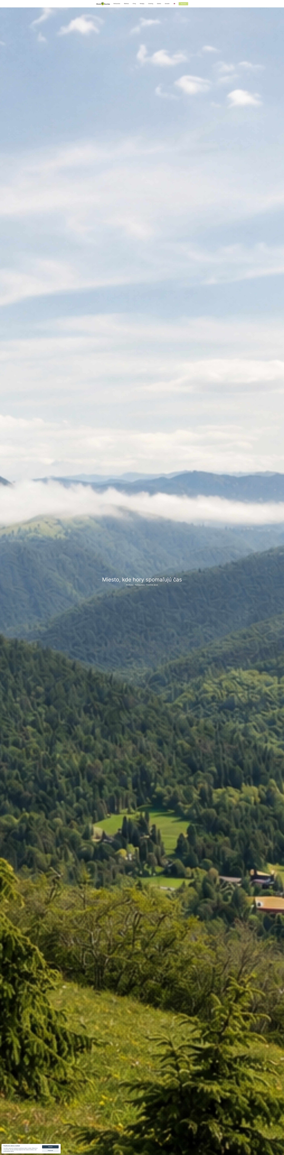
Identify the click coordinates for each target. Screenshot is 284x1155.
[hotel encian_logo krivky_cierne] (103, 1)
